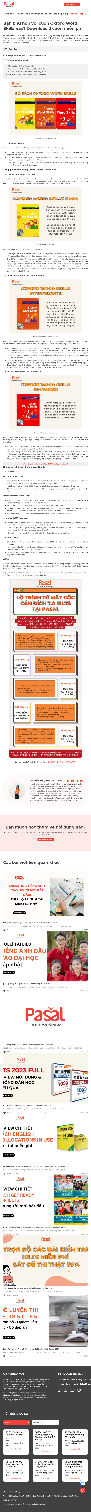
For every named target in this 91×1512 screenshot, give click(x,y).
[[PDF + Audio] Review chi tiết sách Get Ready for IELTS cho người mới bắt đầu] (45, 1200)
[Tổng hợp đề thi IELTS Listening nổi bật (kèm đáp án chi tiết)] (45, 1017)
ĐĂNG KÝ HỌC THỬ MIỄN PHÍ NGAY (62, 762)
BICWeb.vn (41, 1504)
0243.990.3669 (78, 1441)
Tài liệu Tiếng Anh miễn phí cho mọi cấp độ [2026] (42, 14)
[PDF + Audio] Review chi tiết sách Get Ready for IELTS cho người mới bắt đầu (35, 1227)
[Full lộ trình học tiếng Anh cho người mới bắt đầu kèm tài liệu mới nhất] (45, 895)
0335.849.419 (48, 1443)
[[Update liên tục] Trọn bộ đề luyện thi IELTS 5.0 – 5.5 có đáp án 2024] (45, 1321)
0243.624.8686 (78, 1470)
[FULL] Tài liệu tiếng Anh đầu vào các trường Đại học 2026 (27, 984)
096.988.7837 (18, 1470)
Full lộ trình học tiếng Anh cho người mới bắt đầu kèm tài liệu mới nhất (32, 923)
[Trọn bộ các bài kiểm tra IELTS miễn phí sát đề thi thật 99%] (45, 1260)
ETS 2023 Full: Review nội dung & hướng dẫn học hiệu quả (27, 1105)
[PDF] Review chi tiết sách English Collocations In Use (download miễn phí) (34, 1166)
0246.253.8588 (48, 1470)
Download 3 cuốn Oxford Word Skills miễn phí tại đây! (45, 464)
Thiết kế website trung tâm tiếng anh (18, 1504)
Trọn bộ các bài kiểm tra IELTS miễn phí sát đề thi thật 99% (27, 1288)
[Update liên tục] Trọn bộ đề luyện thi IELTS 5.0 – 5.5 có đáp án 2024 (31, 1349)
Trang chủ (8, 14)
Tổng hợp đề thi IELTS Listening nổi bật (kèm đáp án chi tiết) (28, 1045)
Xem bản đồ (16, 1449)
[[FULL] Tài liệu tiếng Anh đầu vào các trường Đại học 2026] (45, 956)
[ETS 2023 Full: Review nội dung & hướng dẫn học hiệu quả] (45, 1078)
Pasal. (12, 1492)
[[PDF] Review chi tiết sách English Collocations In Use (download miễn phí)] (45, 1139)
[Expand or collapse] (85, 49)
